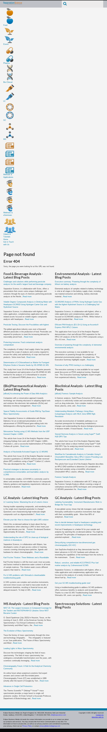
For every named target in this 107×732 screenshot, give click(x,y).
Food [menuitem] (5, 25)
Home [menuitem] (5, 239)
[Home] (12, 4)
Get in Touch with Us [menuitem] (8, 243)
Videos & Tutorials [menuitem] (7, 235)
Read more (27, 296)
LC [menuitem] (4, 101)
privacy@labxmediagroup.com (50, 726)
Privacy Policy (27, 726)
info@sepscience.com (58, 715)
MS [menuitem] (4, 139)
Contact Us (100, 715)
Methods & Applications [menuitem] (8, 175)
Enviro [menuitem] (5, 44)
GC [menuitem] (4, 120)
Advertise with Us (98, 717)
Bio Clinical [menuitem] (7, 82)
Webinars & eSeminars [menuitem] (8, 214)
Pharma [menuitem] (6, 63)
